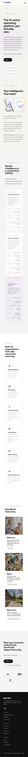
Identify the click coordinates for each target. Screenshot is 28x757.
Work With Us (7, 742)
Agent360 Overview (8, 715)
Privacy (22, 753)
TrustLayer (6, 717)
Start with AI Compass (13, 665)
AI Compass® (7, 726)
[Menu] (25, 3)
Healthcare (6, 733)
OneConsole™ (7, 719)
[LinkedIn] (5, 708)
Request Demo (7, 744)
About (5, 740)
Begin (7, 60)
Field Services (7, 731)
